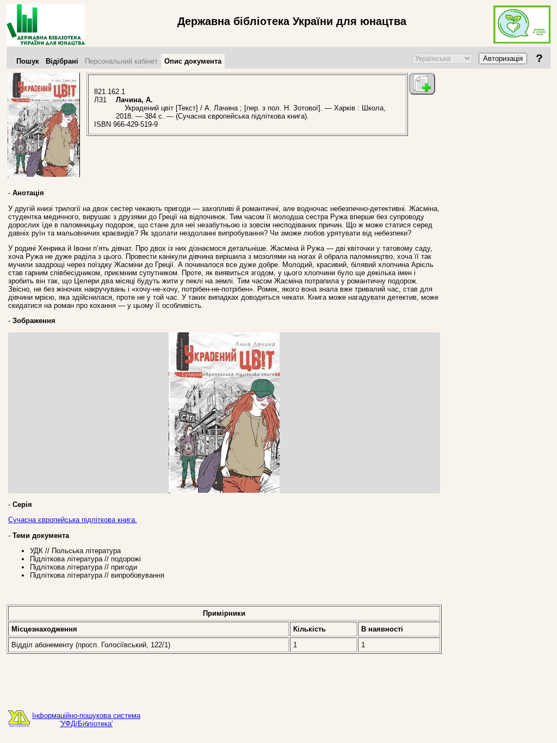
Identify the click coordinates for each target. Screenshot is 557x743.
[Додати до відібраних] (422, 84)
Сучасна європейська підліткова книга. (72, 520)
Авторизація (503, 58)
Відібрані (62, 61)
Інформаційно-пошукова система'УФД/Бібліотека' (86, 719)
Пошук (27, 61)
